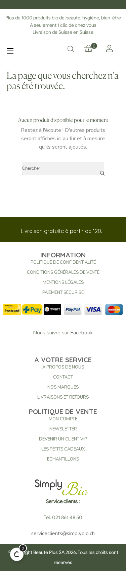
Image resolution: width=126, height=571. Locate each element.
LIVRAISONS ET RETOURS (63, 397)
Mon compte (63, 419)
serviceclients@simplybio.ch (63, 533)
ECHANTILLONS (63, 459)
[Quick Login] (109, 48)
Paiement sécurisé (63, 293)
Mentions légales (63, 282)
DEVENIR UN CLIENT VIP (63, 439)
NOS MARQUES (63, 387)
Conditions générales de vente (63, 272)
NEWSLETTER (63, 429)
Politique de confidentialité (63, 262)
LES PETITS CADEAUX (63, 449)
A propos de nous (63, 367)
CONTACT (63, 377)
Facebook (81, 332)
